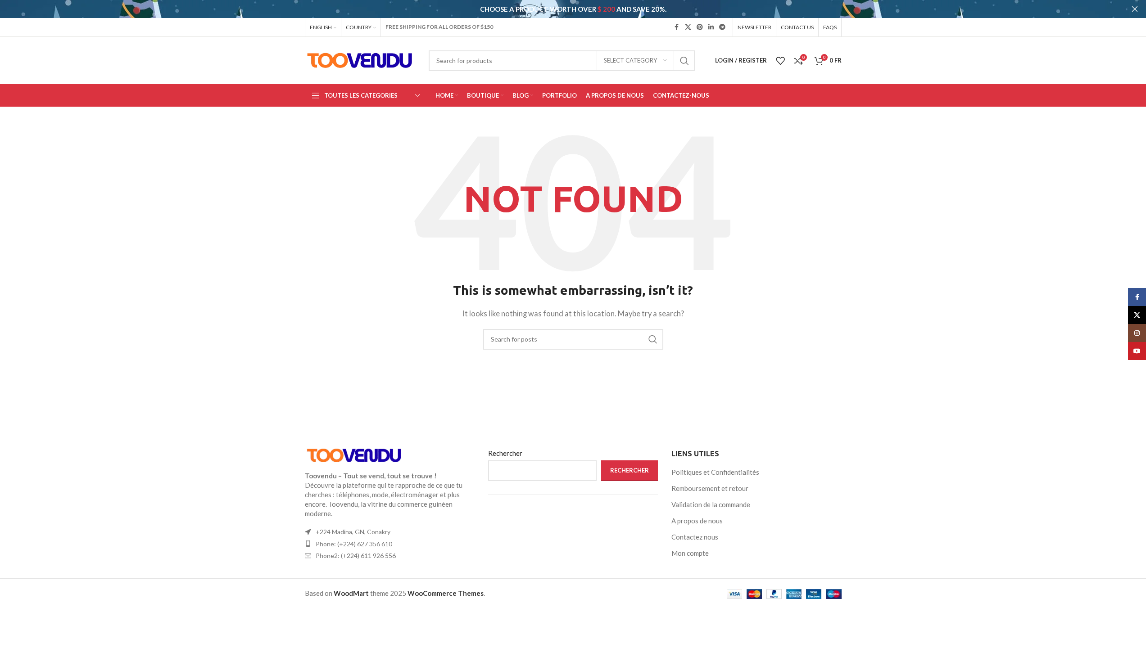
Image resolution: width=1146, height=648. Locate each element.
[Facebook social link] (676, 27)
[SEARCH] (684, 60)
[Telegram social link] (722, 27)
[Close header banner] (1134, 9)
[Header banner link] (573, 9)
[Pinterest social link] (700, 27)
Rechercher (505, 453)
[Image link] (354, 454)
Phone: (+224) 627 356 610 (354, 544)
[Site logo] (360, 59)
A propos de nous (697, 521)
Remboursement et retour (709, 488)
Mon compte (690, 553)
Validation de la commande (710, 504)
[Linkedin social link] (711, 27)
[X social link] (688, 27)
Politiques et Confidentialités (715, 472)
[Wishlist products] (780, 61)
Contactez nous (694, 537)
